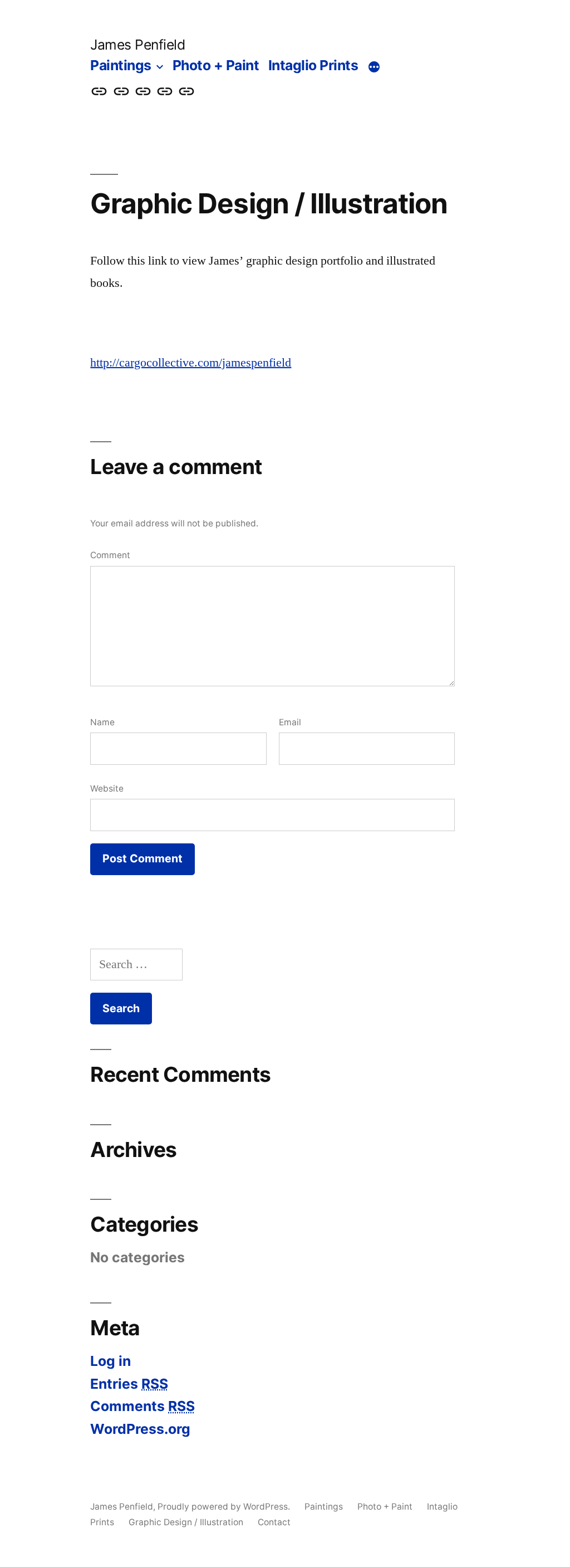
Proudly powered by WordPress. (225, 1506)
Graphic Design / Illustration (186, 1522)
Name (102, 722)
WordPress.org (140, 1428)
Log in (110, 1361)
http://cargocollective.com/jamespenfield (190, 362)
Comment (110, 555)
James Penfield (137, 44)
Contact (274, 1522)
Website (107, 788)
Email (290, 722)
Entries (129, 1383)
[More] (374, 67)
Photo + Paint (216, 65)
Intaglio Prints (313, 65)
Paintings (120, 65)
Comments (142, 1406)
